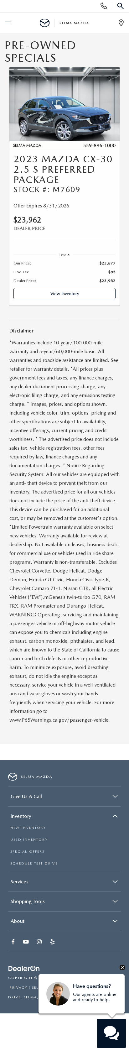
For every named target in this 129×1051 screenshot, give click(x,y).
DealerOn (69, 978)
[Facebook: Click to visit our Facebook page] (14, 942)
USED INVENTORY (29, 840)
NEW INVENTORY (28, 828)
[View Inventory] (64, 108)
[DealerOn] (24, 968)
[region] (64, 272)
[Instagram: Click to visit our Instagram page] (40, 942)
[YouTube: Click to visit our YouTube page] (26, 942)
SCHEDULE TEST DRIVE (34, 863)
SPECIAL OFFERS (27, 852)
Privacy (18, 988)
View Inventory (64, 293)
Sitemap (93, 978)
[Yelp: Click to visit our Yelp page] (53, 942)
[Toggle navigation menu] (8, 23)
